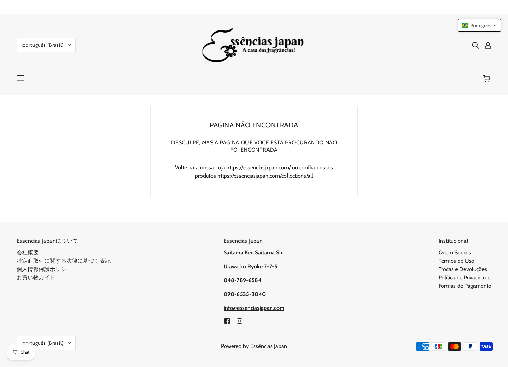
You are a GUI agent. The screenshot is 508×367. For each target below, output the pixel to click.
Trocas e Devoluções (463, 269)
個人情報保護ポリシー (44, 269)
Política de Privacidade (464, 277)
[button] (479, 25)
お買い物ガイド (36, 277)
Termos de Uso (456, 261)
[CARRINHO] (488, 78)
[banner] (254, 44)
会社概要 (28, 252)
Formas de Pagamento (465, 286)
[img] (475, 45)
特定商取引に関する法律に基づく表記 (64, 261)
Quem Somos (455, 252)
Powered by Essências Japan (254, 346)
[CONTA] (488, 45)
